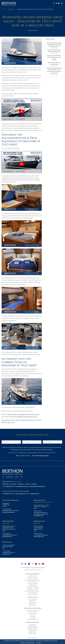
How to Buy (32, 616)
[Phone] (56, 3)
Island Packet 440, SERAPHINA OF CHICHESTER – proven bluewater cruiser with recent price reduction (54, 70)
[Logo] (8, 3)
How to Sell (32, 614)
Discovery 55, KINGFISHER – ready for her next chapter (54, 50)
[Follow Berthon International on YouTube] (43, 563)
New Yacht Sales (32, 599)
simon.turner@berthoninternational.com (24, 416)
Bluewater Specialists (33, 594)
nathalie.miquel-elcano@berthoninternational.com (23, 414)
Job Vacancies (32, 618)
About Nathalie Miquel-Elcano (25, 420)
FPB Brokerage (32, 585)
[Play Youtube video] (22, 111)
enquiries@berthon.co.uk (22, 493)
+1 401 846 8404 (6, 551)
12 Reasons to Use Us (32, 613)
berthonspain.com (38, 515)
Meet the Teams (32, 611)
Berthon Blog (11, 9)
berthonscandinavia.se (8, 512)
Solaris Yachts (32, 600)
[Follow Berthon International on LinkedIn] (25, 563)
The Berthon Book (32, 626)
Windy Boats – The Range (32, 588)
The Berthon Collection (32, 629)
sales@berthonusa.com (8, 552)
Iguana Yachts (32, 605)
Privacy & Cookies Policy (32, 619)
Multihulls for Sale (32, 582)
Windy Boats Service (32, 589)
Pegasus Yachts (32, 603)
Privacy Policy (30, 642)
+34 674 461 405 (38, 533)
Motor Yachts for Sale (33, 579)
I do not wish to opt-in (41, 455)
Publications (33, 624)
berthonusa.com (6, 554)
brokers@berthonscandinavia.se (10, 510)
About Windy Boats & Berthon (32, 591)
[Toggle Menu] (62, 3)
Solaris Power (32, 602)
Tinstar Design (34, 637)
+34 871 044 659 (6, 533)
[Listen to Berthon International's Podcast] (29, 563)
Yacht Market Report (32, 627)
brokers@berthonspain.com (9, 535)
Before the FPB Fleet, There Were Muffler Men (54, 63)
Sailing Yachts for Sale (32, 577)
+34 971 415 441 (37, 511)
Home (3, 9)
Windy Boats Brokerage (32, 586)
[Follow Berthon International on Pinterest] (39, 563)
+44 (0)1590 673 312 (7, 493)
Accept (38, 642)
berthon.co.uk (35, 493)
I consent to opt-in (25, 455)
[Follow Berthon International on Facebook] (22, 563)
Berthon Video (32, 633)
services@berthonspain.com (41, 514)
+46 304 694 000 (6, 509)
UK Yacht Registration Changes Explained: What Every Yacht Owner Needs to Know (54, 44)
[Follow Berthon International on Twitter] (36, 563)
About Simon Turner (8, 420)
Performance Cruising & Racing (32, 580)
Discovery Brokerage (32, 583)
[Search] (54, 3)
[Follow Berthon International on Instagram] (32, 563)
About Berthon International (32, 610)
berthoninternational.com (37, 486)
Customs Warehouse (32, 592)
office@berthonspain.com (40, 512)
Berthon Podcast (32, 632)
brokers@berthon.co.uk (22, 486)
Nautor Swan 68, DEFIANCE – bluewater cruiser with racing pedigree (54, 57)
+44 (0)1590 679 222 (8, 486)
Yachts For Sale (32, 575)
